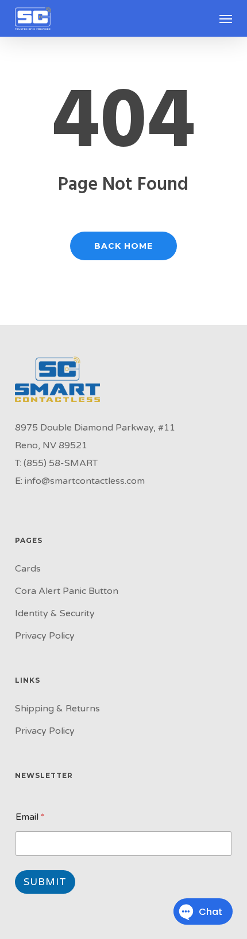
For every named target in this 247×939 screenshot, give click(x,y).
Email (30, 817)
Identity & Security (55, 613)
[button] (225, 18)
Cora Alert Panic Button (66, 591)
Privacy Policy (45, 635)
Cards (28, 568)
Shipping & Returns (57, 708)
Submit (45, 882)
